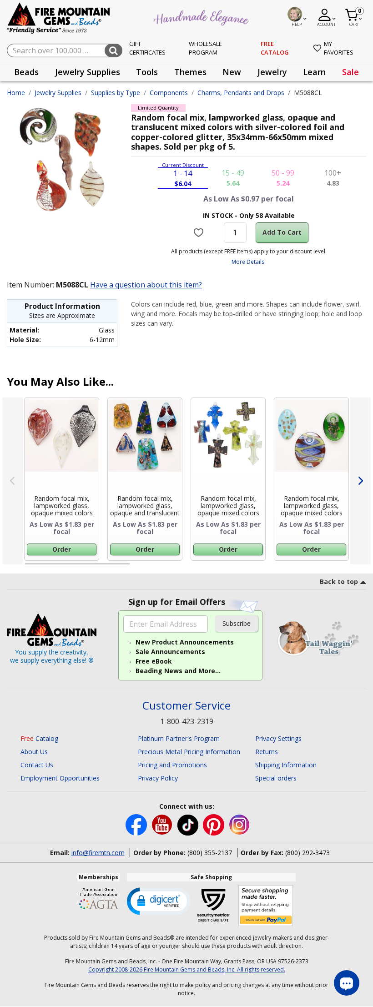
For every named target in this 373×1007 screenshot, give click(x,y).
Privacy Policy (158, 778)
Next (360, 481)
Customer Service (186, 705)
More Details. (249, 262)
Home (16, 92)
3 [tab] (247, 567)
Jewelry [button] (272, 71)
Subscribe (236, 623)
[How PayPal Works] (266, 905)
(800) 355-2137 (209, 852)
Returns (266, 751)
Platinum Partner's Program (179, 738)
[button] (159, 900)
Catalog (39, 738)
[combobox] (64, 50)
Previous (12, 481)
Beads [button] (26, 71)
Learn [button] (314, 71)
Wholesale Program (205, 48)
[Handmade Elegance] (202, 16)
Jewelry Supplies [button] (87, 71)
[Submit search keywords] (113, 50)
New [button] (231, 71)
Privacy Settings (278, 738)
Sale (350, 71)
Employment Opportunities (60, 778)
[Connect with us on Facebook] (137, 824)
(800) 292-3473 (307, 852)
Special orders (276, 778)
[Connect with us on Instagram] (239, 824)
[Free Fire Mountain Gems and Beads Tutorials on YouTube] (163, 824)
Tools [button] (147, 71)
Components (169, 92)
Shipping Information (286, 764)
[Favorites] (199, 232)
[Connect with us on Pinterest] (214, 824)
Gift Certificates (147, 48)
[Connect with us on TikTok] (188, 824)
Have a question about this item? (146, 285)
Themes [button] (190, 71)
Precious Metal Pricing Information (189, 751)
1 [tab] (29, 567)
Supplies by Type (115, 92)
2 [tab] (138, 567)
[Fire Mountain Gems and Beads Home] (59, 17)
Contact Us (36, 764)
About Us (34, 751)
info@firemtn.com (98, 852)
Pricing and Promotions (172, 764)
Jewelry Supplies (58, 92)
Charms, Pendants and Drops (240, 92)
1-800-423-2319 (186, 721)
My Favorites (338, 48)
